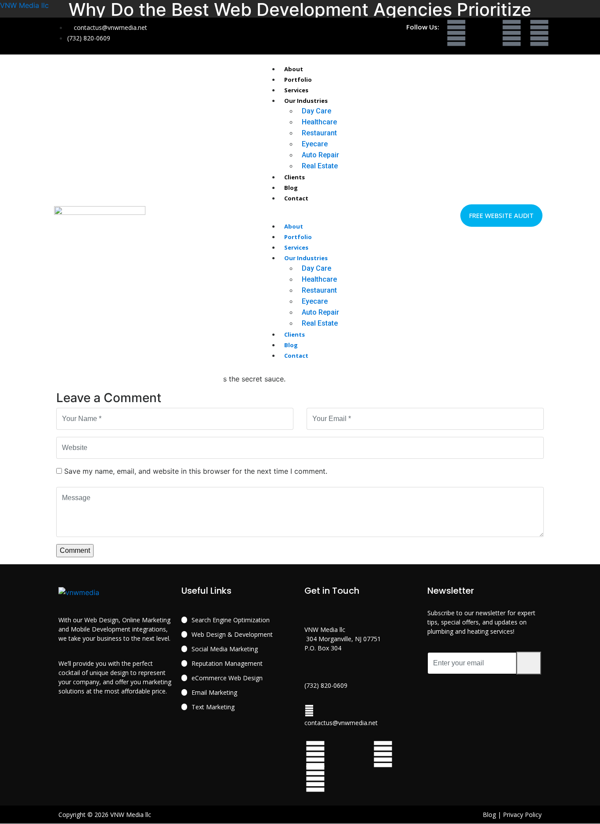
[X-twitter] (484, 33)
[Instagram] (512, 33)
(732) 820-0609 (325, 685)
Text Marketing (213, 707)
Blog (291, 188)
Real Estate (320, 166)
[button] (300, 215)
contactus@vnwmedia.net (341, 723)
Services (296, 90)
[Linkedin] (539, 33)
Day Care (316, 111)
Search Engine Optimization (231, 620)
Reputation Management (227, 663)
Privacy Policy (522, 814)
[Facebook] (456, 33)
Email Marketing (214, 692)
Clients (294, 177)
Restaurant (319, 133)
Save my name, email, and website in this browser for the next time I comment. (195, 471)
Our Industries (306, 101)
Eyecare (315, 144)
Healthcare (319, 122)
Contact (296, 198)
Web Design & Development (232, 634)
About (293, 69)
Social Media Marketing (225, 649)
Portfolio (298, 79)
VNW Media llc (24, 5)
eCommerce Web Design (227, 678)
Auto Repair (320, 155)
